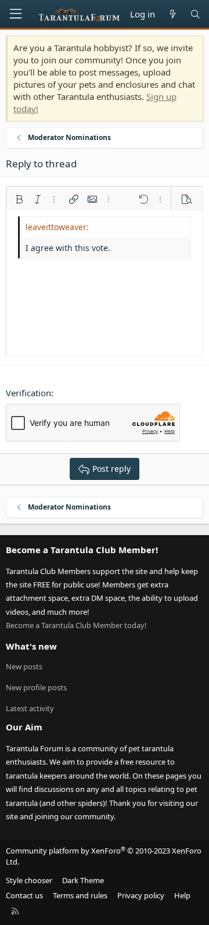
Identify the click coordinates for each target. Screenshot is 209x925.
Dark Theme (83, 880)
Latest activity (30, 708)
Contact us (24, 895)
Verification (28, 393)
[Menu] (15, 14)
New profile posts (36, 687)
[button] (19, 199)
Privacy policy (140, 895)
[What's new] (172, 14)
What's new (31, 646)
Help (182, 895)
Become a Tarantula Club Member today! (76, 625)
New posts (24, 666)
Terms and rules (80, 895)
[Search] (195, 14)
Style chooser (29, 880)
